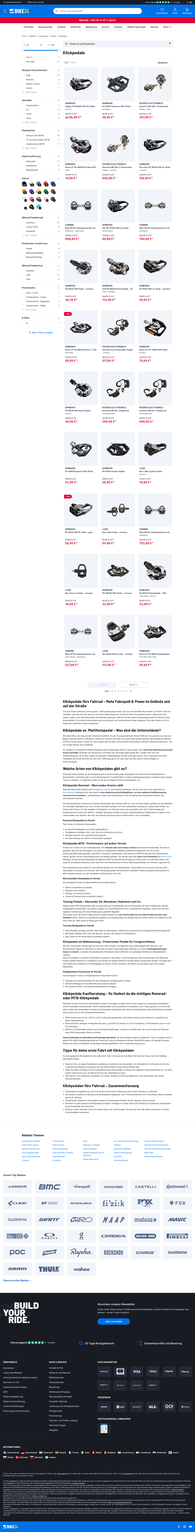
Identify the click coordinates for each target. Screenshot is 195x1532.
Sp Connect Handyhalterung (126, 1141)
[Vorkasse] (120, 1385)
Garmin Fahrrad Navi (31, 1149)
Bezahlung (54, 1387)
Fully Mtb (118, 1156)
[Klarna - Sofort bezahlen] (185, 1371)
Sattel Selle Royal (90, 1159)
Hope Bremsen (59, 1156)
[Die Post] (136, 1407)
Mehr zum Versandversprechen (120, 1502)
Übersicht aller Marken (16, 1280)
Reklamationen (56, 1377)
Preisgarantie (55, 1411)
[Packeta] (185, 1407)
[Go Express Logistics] (169, 1407)
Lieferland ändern (78, 1483)
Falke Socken (58, 1145)
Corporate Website (12, 1372)
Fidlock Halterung (60, 1149)
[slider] (23, 50)
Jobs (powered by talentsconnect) (20, 1377)
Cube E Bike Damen (30, 1145)
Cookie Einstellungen (13, 1406)
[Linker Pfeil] (66, 84)
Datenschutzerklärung (14, 1401)
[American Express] (152, 1371)
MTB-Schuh (166, 856)
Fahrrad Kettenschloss (154, 1141)
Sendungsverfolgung (59, 1391)
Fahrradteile (43, 36)
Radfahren (33, 36)
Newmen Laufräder (91, 1145)
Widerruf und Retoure (59, 1372)
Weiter (133, 685)
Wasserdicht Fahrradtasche (156, 1145)
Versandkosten (56, 1382)
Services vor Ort (11, 1382)
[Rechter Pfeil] (95, 84)
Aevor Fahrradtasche (31, 1156)
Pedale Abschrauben (153, 1156)
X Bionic (117, 1145)
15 (131, 691)
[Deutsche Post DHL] (104, 1407)
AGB (5, 1391)
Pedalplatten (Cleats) (101, 789)
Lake (85, 1141)
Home (24, 36)
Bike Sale (83, 20)
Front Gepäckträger (30, 1152)
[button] (41, 70)
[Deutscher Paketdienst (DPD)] (120, 1407)
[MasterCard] (120, 1371)
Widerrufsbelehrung (13, 1396)
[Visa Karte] (136, 1371)
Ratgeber (53, 1430)
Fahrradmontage (57, 1425)
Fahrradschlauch (121, 1160)
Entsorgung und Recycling (16, 1411)
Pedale (53, 36)
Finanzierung (55, 1415)
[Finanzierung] (136, 1385)
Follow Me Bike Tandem (63, 1152)
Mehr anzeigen (31, 92)
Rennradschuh (69, 792)
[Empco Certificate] (104, 1428)
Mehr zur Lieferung (39, 1496)
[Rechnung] (104, 1371)
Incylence (57, 1160)
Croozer (25, 1160)
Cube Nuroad (58, 1141)
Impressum (8, 1368)
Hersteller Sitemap (58, 1401)
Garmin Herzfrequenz (123, 1152)
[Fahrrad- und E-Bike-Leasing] (152, 1385)
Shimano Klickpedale (31, 1141)
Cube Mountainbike (122, 1149)
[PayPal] (169, 1371)
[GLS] (152, 1407)
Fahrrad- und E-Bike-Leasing (63, 1420)
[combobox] (150, 62)
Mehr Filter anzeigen (42, 332)
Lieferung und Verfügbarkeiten (64, 1406)
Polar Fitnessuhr (90, 1149)
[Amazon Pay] (104, 1385)
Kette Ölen (148, 1152)
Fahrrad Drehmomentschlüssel (157, 1149)
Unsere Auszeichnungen (15, 1387)
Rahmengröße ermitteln (60, 1396)
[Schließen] (170, 43)
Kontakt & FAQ (56, 1368)
